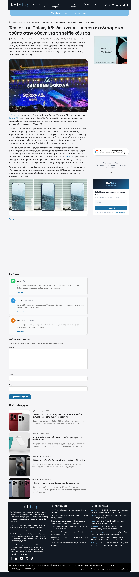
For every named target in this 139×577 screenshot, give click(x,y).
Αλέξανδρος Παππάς (80, 39)
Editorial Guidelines (112, 565)
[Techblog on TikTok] (124, 5)
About (22, 569)
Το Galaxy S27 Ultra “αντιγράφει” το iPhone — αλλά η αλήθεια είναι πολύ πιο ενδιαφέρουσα (57, 415)
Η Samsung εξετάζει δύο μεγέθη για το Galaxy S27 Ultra (58, 460)
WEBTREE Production (31, 569)
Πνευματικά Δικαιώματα (84, 565)
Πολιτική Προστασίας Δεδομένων (28, 565)
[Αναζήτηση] (106, 5)
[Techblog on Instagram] (113, 5)
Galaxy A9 (13, 118)
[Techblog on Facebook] (109, 5)
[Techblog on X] (121, 5)
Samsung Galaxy (28, 39)
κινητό (67, 156)
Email (11, 385)
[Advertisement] (48, 246)
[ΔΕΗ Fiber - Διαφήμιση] (110, 50)
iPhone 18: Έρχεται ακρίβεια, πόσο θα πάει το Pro (55, 483)
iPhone (67, 13)
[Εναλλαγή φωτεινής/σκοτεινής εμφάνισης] (128, 5)
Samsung (76, 13)
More (94, 4)
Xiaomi (85, 13)
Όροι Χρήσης (13, 565)
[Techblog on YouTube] (117, 5)
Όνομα (12, 374)
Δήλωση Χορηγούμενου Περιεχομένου (64, 565)
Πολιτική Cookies (45, 565)
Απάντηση (20, 292)
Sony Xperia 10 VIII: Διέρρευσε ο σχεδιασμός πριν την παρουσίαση (57, 438)
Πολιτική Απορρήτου (119, 212)
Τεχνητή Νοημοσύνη (57, 5)
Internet (86, 4)
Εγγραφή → (111, 208)
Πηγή (11, 219)
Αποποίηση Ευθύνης (99, 565)
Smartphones (35, 4)
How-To (46, 5)
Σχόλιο (12, 347)
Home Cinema (73, 5)
